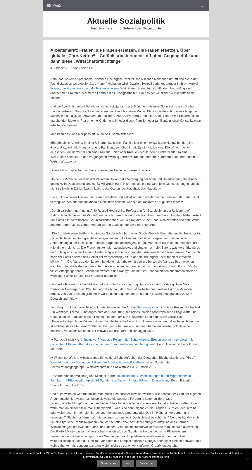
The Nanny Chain (148, 307)
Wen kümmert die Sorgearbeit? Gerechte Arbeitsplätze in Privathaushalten (101, 362)
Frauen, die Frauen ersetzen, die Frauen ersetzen (84, 88)
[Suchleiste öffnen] (201, 5)
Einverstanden (108, 463)
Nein (127, 463)
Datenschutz (146, 463)
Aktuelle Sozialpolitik (126, 21)
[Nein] (247, 459)
